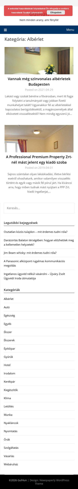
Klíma (7, 398)
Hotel (7, 365)
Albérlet (8, 299)
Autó (7, 307)
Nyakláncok (11, 423)
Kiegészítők (11, 390)
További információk (33, 12)
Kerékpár (9, 381)
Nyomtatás (10, 431)
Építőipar (9, 348)
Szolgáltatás (11, 447)
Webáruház (11, 464)
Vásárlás (9, 456)
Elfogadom (55, 12)
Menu (70, 30)
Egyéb (7, 324)
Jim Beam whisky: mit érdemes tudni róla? (30, 253)
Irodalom (9, 373)
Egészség (9, 315)
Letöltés (9, 406)
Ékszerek (9, 340)
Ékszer (8, 332)
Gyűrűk (8, 357)
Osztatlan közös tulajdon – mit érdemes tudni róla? (35, 232)
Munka (8, 414)
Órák (7, 439)
